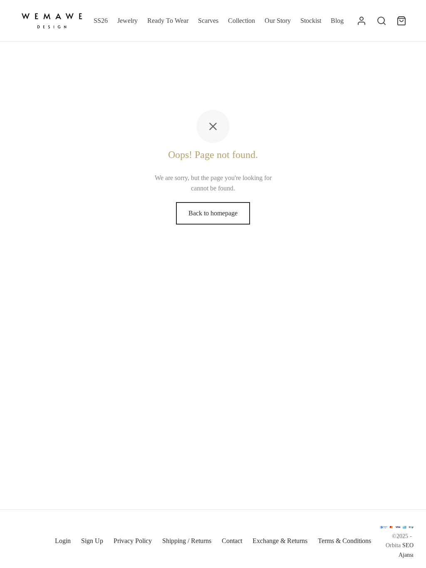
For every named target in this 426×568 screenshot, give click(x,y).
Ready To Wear (167, 20)
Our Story (278, 20)
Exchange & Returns (280, 540)
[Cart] (401, 21)
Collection (241, 20)
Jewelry (127, 20)
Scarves (208, 20)
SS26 (101, 20)
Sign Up (92, 540)
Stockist (310, 20)
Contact (232, 540)
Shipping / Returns (186, 540)
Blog (337, 20)
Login (63, 540)
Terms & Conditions (344, 540)
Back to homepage (213, 213)
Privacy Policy (133, 540)
